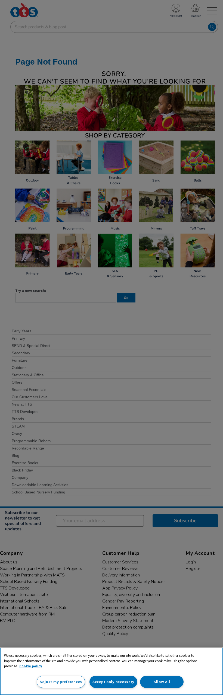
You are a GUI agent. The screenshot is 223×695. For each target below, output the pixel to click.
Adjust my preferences (61, 681)
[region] (111, 671)
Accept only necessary (113, 681)
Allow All (162, 681)
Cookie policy (30, 666)
